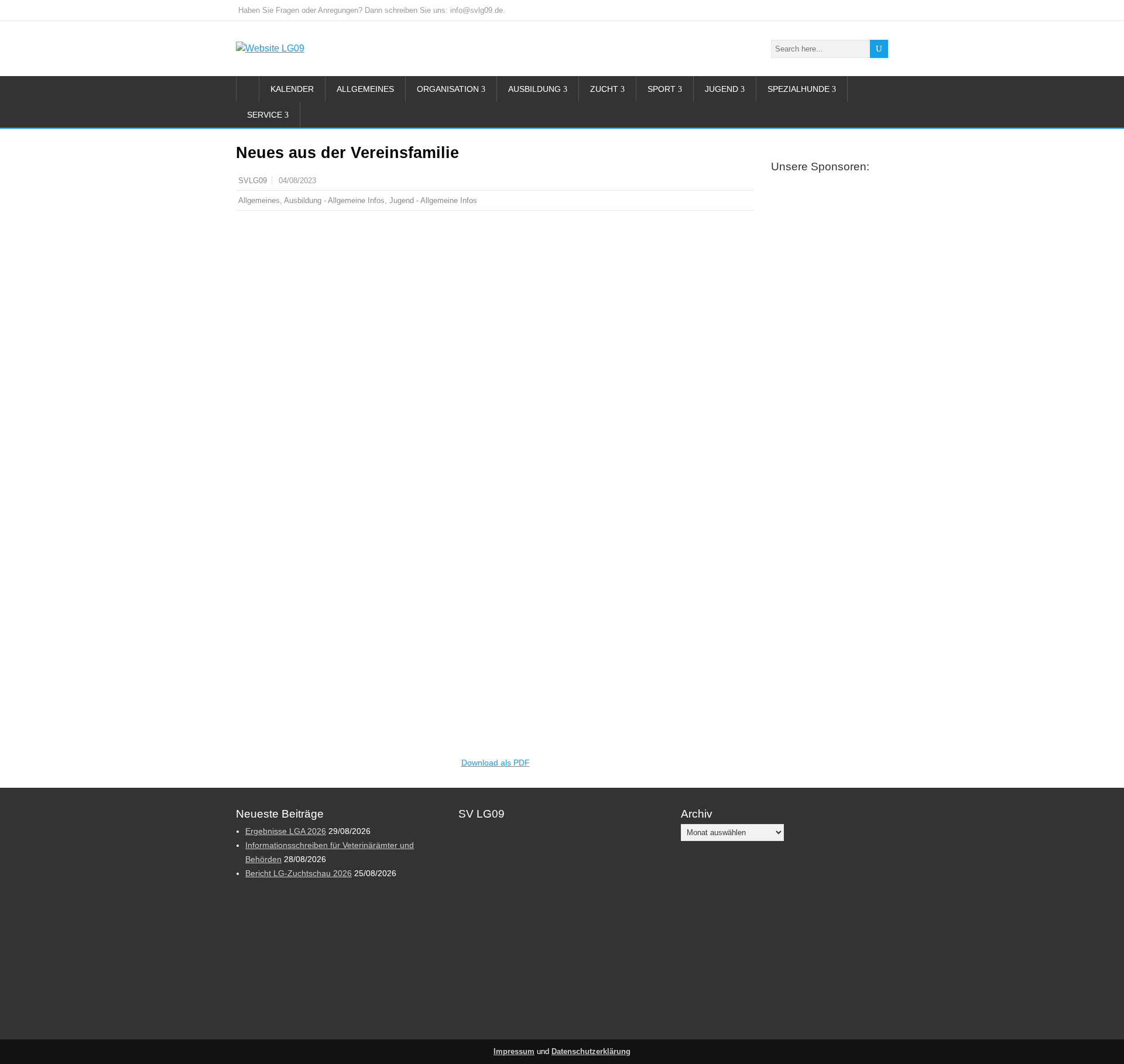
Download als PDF (495, 762)
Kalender (292, 89)
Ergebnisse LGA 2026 (285, 831)
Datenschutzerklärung (590, 1052)
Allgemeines (365, 89)
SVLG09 (252, 181)
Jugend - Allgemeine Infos (433, 200)
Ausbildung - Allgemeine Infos (334, 200)
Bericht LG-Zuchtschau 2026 (298, 873)
